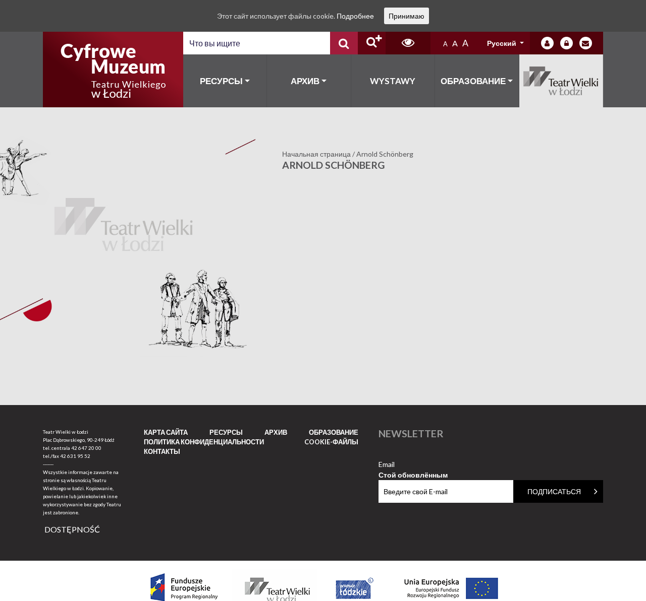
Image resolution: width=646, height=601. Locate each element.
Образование (473, 81)
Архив (305, 81)
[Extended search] (372, 43)
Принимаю (406, 16)
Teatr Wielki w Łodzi (561, 80)
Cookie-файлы (331, 442)
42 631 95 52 (75, 456)
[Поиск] (344, 43)
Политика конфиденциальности (204, 442)
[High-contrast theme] (408, 43)
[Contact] (585, 43)
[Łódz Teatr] (113, 69)
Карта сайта (166, 432)
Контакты (162, 451)
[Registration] (566, 43)
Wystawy (392, 81)
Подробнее (355, 16)
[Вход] (547, 43)
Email (413, 465)
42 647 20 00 (86, 448)
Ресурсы (221, 81)
